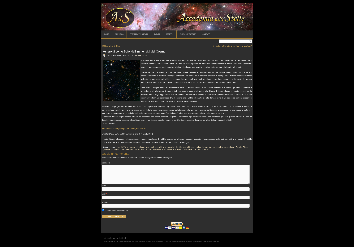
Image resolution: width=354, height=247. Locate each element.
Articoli (169, 34)
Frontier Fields (241, 147)
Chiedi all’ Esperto (188, 34)
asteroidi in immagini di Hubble (168, 147)
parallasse (156, 149)
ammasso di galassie (136, 147)
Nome (104, 186)
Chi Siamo (119, 34)
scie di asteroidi (169, 149)
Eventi (157, 34)
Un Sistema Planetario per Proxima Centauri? (232, 46)
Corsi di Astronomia (139, 34)
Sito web (105, 202)
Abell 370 (122, 147)
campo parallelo (216, 147)
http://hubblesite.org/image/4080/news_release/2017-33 (126, 128)
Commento (106, 163)
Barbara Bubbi (140, 55)
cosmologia (229, 147)
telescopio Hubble (184, 149)
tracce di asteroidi (201, 149)
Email (104, 194)
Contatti (206, 34)
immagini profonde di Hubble (124, 149)
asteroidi (150, 147)
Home (106, 34)
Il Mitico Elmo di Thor (111, 46)
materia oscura (144, 149)
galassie (106, 149)
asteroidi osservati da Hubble (195, 147)
